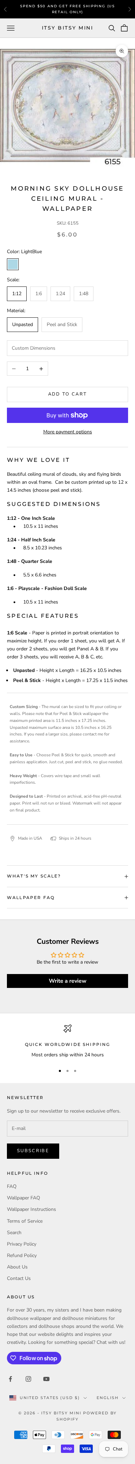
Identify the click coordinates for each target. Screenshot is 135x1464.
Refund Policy (22, 1255)
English (108, 1397)
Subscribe (33, 1151)
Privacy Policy (21, 1244)
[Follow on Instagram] (28, 1378)
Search (14, 1232)
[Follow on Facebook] (10, 1378)
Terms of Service (25, 1221)
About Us (17, 1267)
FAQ (12, 1186)
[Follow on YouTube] (46, 1378)
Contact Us (19, 1278)
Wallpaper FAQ (23, 1198)
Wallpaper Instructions (31, 1209)
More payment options (67, 432)
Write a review (68, 981)
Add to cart (67, 394)
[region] (67, 1041)
